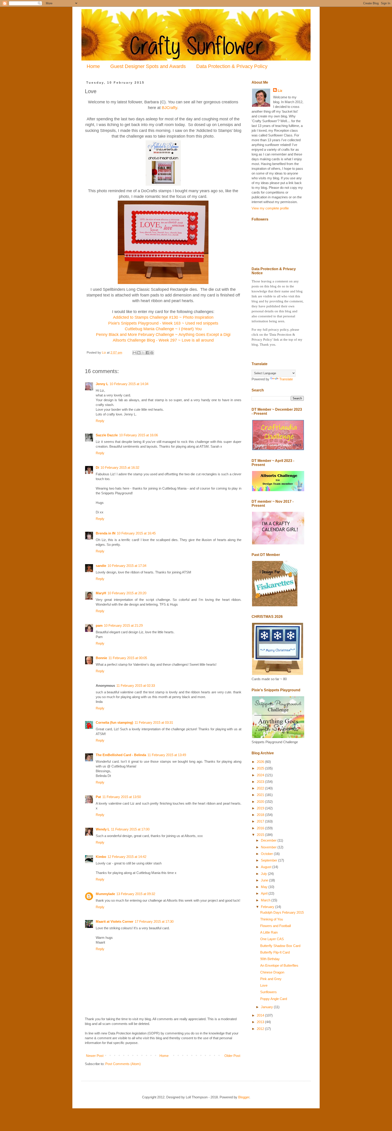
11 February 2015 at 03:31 (154, 722)
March (266, 900)
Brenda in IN (105, 533)
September (269, 860)
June (265, 880)
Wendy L (103, 829)
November (269, 847)
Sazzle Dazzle (107, 435)
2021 (261, 795)
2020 (261, 801)
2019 (261, 808)
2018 (261, 815)
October (267, 854)
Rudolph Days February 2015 (282, 912)
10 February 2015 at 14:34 (129, 384)
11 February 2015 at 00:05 (127, 658)
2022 (261, 788)
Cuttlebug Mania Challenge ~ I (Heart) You (163, 329)
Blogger (243, 1097)
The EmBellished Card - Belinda (121, 755)
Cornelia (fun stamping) (114, 722)
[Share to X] (143, 352)
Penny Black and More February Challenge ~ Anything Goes (150, 334)
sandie (101, 566)
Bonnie (101, 658)
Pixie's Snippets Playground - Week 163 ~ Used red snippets (163, 323)
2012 (261, 1029)
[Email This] (134, 352)
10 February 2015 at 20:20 (127, 593)
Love (263, 985)
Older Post (232, 1056)
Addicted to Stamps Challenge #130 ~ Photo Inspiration (163, 317)
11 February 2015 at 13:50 (121, 797)
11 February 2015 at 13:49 (166, 755)
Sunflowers (268, 992)
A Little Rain (269, 932)
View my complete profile (270, 208)
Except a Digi (217, 334)
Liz (280, 90)
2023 (261, 782)
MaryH (101, 593)
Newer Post (94, 1056)
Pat (98, 797)
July (264, 874)
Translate (286, 379)
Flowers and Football (275, 926)
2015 (261, 835)
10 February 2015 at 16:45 (136, 533)
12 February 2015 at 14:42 (127, 857)
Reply (100, 421)
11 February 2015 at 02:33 (135, 685)
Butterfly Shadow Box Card (280, 946)
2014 (261, 1015)
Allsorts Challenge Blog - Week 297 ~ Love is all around (163, 340)
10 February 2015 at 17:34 (127, 566)
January (267, 1007)
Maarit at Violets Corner (114, 921)
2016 (261, 828)
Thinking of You (271, 919)
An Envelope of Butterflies (279, 965)
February (268, 907)
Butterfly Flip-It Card (275, 952)
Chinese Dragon (272, 972)
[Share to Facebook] (147, 352)
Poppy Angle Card (273, 999)
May (264, 887)
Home (93, 66)
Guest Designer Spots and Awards (148, 66)
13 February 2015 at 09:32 (135, 894)
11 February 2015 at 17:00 (130, 829)
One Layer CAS (272, 939)
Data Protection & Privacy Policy (231, 66)
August (266, 867)
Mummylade (105, 894)
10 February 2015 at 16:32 (119, 467)
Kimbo (101, 857)
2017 (261, 821)
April (264, 893)
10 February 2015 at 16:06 (138, 435)
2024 (261, 775)
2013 (261, 1022)
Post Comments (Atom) (123, 1064)
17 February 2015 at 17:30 (154, 921)
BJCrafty (169, 107)
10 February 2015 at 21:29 (123, 625)
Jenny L (102, 384)
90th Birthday (270, 959)
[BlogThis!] (139, 352)
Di (97, 467)
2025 (261, 768)
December (269, 840)
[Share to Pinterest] (151, 352)
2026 (261, 762)
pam (99, 625)
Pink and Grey (271, 979)
